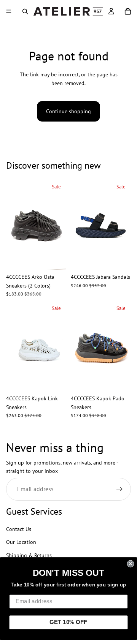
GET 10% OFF (68, 622)
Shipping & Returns (29, 555)
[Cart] (127, 11)
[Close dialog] (130, 563)
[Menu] (9, 11)
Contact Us (18, 529)
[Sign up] (119, 489)
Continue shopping (68, 111)
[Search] (25, 11)
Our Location (21, 542)
